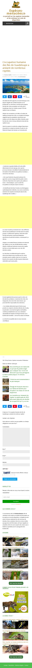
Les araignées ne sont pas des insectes (14, 631)
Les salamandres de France (11, 536)
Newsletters (11, 665)
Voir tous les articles (16, 657)
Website (4, 462)
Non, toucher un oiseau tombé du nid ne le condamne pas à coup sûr (15, 643)
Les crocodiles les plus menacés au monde (15, 559)
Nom (4, 449)
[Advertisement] (16, 42)
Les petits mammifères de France (13, 570)
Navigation (9, 23)
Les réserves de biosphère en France (13, 548)
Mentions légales (19, 665)
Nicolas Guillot (7, 75)
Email (4, 455)
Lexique (6, 665)
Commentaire (6, 426)
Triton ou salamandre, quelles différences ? (15, 619)
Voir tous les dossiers (16, 583)
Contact (26, 665)
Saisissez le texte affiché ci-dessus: (19, 472)
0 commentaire (22, 76)
